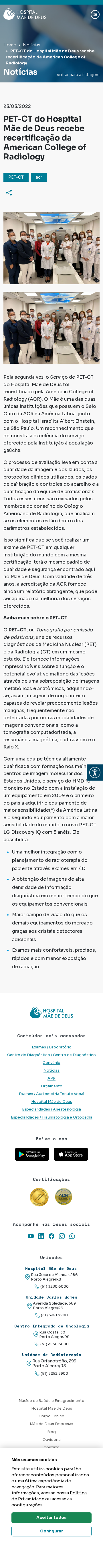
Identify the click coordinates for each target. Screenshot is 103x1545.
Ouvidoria (52, 1439)
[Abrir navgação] (95, 14)
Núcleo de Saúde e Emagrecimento (51, 1400)
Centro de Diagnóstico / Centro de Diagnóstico (51, 1055)
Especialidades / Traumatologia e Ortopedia (51, 1117)
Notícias (31, 45)
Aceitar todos (51, 1517)
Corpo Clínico (51, 1416)
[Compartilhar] (8, 192)
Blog (51, 1432)
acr (39, 177)
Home (9, 45)
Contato (51, 1447)
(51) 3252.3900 (54, 1373)
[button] (95, 772)
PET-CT (16, 177)
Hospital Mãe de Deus (51, 1101)
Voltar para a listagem (78, 74)
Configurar (51, 1531)
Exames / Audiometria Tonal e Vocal (51, 1094)
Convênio (51, 1062)
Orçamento (51, 1086)
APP (51, 1078)
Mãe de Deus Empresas (51, 1424)
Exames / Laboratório (52, 1047)
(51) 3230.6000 (54, 1286)
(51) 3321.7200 (54, 1315)
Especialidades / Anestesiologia (51, 1109)
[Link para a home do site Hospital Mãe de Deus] (51, 1012)
